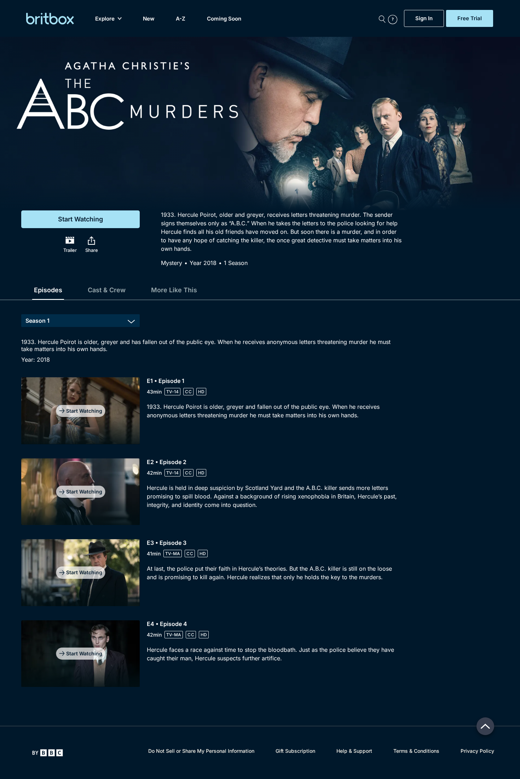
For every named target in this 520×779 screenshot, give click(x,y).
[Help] (394, 18)
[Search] (382, 18)
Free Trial (469, 18)
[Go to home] (47, 752)
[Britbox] (50, 18)
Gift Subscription (295, 751)
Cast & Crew (107, 290)
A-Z (180, 18)
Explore (105, 18)
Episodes (48, 290)
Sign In (424, 18)
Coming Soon (224, 18)
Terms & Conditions (416, 751)
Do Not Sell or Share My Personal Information (201, 751)
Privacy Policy (477, 751)
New (149, 18)
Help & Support (354, 751)
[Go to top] (485, 726)
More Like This (174, 290)
